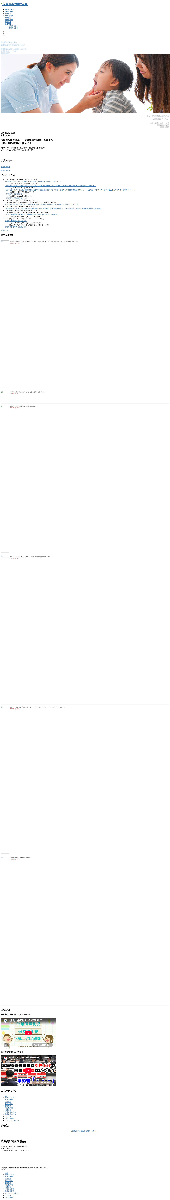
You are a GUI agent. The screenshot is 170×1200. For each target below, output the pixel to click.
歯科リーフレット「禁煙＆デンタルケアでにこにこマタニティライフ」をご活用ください (37, 707)
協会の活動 (9, 1100)
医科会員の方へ (10, 1112)
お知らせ (8, 1116)
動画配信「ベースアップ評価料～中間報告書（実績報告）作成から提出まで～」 (33, 182)
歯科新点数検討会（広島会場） (16, 227)
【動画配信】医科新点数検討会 (16, 198)
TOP (6, 1173)
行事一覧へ (5, 230)
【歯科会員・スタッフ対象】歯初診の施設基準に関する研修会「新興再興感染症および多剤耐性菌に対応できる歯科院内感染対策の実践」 (53, 208)
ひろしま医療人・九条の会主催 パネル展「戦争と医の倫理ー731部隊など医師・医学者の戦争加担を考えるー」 (45, 241)
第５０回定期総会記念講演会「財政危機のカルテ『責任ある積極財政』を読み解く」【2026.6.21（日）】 (42, 204)
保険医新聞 (9, 1108)
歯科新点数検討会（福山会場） (16, 221)
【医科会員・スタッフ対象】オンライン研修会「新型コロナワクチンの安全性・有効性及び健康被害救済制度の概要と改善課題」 (50, 186)
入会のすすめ (9, 1097)
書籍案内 (8, 1106)
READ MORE (5, 53)
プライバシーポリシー (12, 1120)
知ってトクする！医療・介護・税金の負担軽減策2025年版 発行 (30, 556)
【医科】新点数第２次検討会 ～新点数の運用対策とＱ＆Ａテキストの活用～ (32, 214)
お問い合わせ (9, 1118)
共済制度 (8, 1110)
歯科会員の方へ (10, 1114)
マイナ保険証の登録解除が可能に (20, 857)
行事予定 (8, 1102)
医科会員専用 (13, 26)
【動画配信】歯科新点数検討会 (16, 194)
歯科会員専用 (13, 28)
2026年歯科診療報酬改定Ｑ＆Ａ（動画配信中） (24, 406)
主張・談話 (9, 1104)
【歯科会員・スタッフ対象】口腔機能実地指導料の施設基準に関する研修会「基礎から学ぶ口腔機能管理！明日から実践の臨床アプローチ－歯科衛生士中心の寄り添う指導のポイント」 (70, 190)
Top (6, 1096)
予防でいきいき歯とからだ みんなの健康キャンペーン (27, 392)
